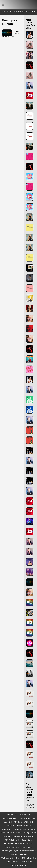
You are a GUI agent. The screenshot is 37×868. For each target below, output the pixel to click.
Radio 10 (27, 825)
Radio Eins (23, 854)
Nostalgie (7, 836)
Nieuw (15, 11)
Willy (17, 840)
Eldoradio (14, 861)
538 (29, 815)
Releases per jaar (21, 12)
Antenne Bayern (6, 851)
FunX (33, 818)
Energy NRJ (14, 854)
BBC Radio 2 (19, 843)
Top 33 (9, 11)
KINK (10, 822)
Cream (20, 818)
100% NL (10, 815)
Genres (33, 11)
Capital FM (29, 843)
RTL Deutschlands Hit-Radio (10, 858)
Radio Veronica (20, 829)
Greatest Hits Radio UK (13, 847)
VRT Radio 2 (9, 840)
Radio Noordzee (7, 829)
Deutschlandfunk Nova (28, 851)
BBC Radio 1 (8, 843)
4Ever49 (23, 815)
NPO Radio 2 (28, 822)
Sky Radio (31, 829)
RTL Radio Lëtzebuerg (18, 865)
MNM (34, 833)
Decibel (27, 818)
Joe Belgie (26, 833)
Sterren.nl (10, 833)
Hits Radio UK (27, 847)
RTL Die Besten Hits (29, 858)
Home (3, 11)
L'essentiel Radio (26, 861)
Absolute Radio (26, 840)
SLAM (3, 833)
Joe (5, 822)
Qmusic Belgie (17, 836)
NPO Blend (18, 822)
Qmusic (19, 825)
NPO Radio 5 (10, 825)
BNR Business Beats (9, 818)
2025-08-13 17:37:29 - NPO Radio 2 (30, 805)
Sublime (18, 833)
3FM (16, 815)
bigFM (16, 851)
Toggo (7, 861)
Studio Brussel (28, 836)
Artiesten (28, 11)
